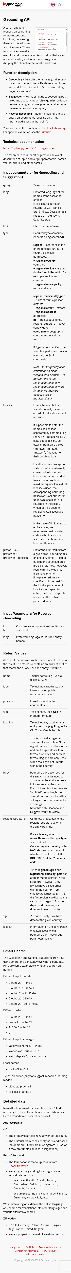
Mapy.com (15, 1247)
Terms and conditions (50, 1247)
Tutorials (46, 132)
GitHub (30, 1247)
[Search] (59, 5)
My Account (50, 1251)
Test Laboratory (56, 128)
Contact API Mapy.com (27, 1251)
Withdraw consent (35, 1254)
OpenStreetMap (18, 1166)
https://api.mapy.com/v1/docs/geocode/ (29, 148)
